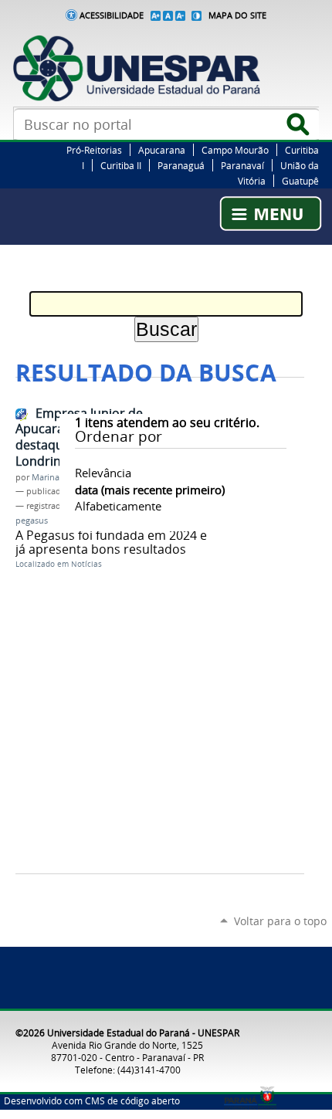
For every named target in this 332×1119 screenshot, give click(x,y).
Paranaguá (181, 165)
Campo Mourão (235, 150)
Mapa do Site (237, 15)
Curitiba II (120, 165)
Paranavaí (242, 165)
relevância (103, 472)
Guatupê (300, 181)
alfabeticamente (118, 506)
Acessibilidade (112, 15)
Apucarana (161, 150)
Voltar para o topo (280, 921)
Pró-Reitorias (94, 150)
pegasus (31, 520)
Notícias (86, 564)
